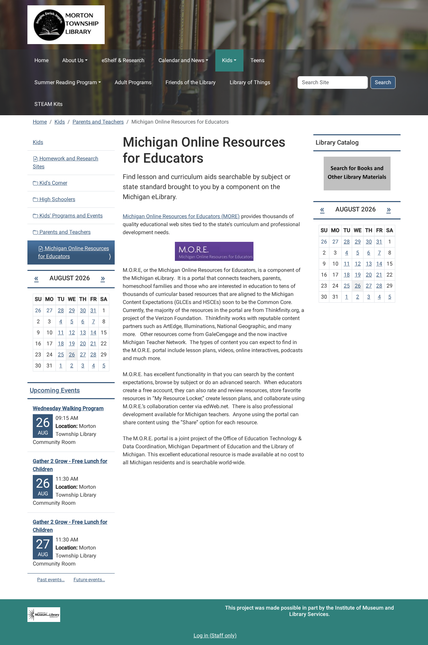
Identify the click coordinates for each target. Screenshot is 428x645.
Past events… (51, 579)
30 (83, 310)
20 (83, 343)
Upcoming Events (55, 390)
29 (72, 310)
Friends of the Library (191, 82)
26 (72, 354)
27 (83, 354)
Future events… (89, 579)
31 (93, 310)
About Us (73, 60)
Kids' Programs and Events (70, 215)
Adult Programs (133, 82)
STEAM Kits (48, 104)
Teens (257, 60)
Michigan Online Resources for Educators (73, 252)
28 (61, 310)
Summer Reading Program (65, 82)
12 (72, 332)
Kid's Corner (52, 183)
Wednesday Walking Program (68, 408)
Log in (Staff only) (215, 635)
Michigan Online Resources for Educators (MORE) (181, 216)
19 (72, 343)
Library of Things (250, 82)
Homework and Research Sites (65, 162)
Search (383, 82)
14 (93, 332)
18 (61, 343)
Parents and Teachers (98, 122)
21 (93, 343)
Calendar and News (181, 60)
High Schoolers (56, 199)
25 (61, 354)
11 (61, 332)
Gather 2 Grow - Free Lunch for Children (70, 465)
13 (83, 332)
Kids (227, 60)
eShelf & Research (123, 60)
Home (41, 60)
